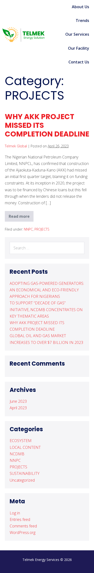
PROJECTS (41, 229)
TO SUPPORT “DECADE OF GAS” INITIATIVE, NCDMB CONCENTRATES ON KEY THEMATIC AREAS (46, 309)
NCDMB (17, 454)
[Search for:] (47, 248)
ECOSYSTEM (21, 440)
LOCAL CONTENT (25, 447)
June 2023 (18, 401)
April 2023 (18, 407)
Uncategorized (22, 480)
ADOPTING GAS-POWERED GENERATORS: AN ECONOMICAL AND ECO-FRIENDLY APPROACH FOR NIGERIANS (47, 290)
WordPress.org (22, 532)
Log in (15, 513)
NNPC (28, 229)
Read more (21, 215)
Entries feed (20, 519)
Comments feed (23, 526)
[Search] (78, 248)
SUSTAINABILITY (25, 473)
